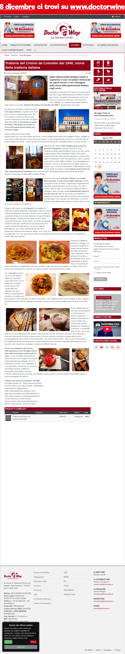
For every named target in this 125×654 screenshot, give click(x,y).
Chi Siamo (7, 17)
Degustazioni (40, 45)
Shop (28, 50)
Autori (17, 17)
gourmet (14, 55)
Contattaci (25, 17)
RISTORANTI (69, 590)
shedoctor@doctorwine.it (103, 584)
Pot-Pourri (88, 45)
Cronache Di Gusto (103, 297)
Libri (35, 594)
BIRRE (66, 577)
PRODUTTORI (69, 594)
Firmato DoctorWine (21, 45)
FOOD (66, 586)
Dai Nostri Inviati (59, 45)
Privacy (117, 650)
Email (96, 256)
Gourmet (75, 45)
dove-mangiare (25, 55)
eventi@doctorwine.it (102, 608)
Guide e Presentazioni (12, 50)
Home (7, 55)
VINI (65, 573)
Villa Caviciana (10, 218)
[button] (115, 17)
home (4, 45)
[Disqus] (47, 465)
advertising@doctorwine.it (104, 601)
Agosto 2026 (107, 138)
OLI (65, 581)
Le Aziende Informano (107, 45)
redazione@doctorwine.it (103, 594)
